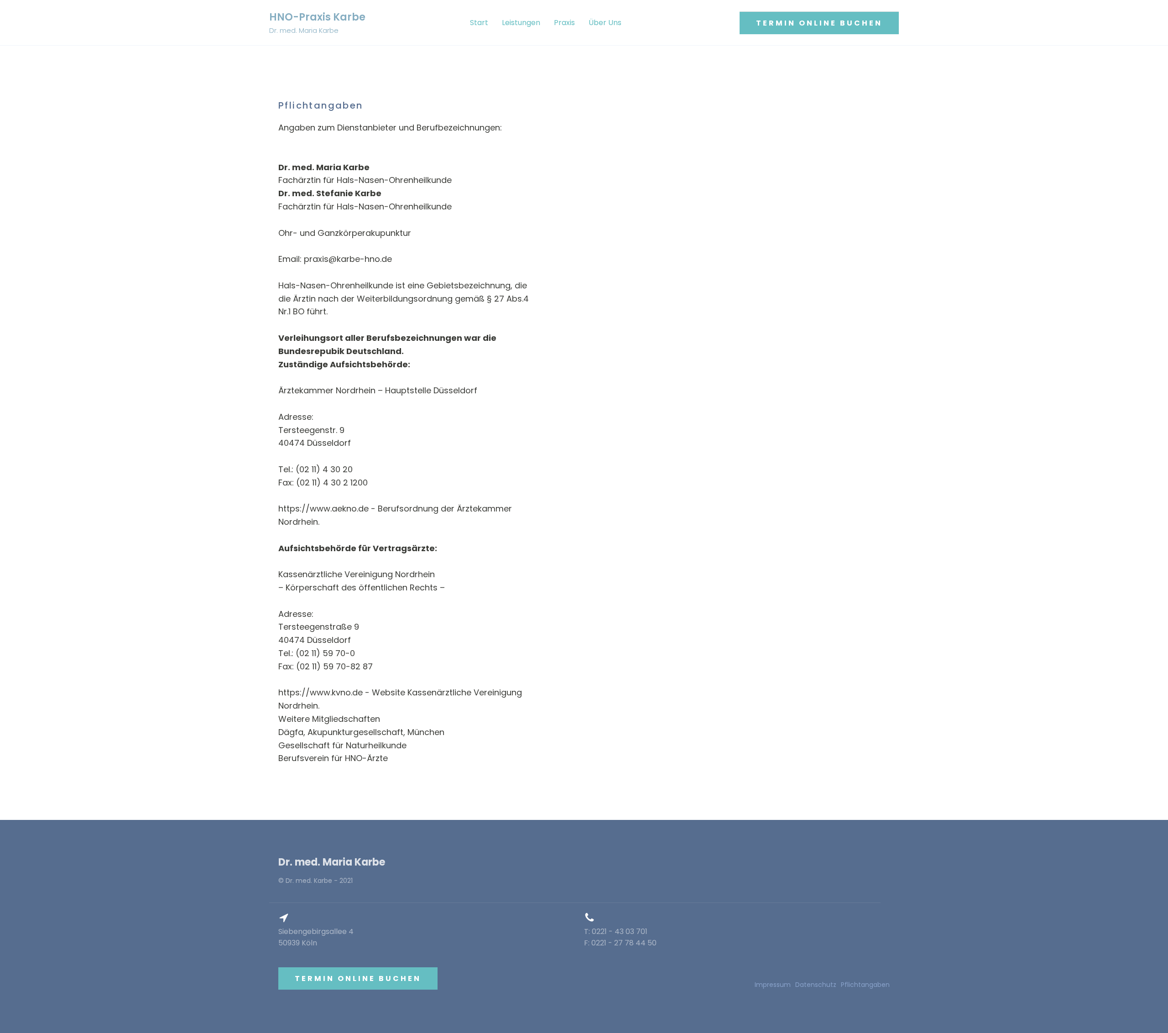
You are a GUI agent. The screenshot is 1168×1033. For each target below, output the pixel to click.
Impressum (773, 984)
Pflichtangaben (865, 984)
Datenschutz (815, 984)
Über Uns (605, 22)
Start (479, 22)
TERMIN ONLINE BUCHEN (819, 23)
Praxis (564, 22)
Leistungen (521, 22)
